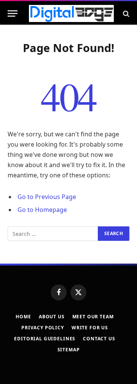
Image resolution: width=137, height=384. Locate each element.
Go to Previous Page (47, 197)
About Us (52, 316)
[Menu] (13, 13)
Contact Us (99, 338)
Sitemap (68, 349)
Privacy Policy (42, 327)
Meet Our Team (93, 316)
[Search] (125, 13)
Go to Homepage (42, 209)
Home (23, 316)
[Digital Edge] (71, 13)
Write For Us (90, 327)
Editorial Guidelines (44, 338)
